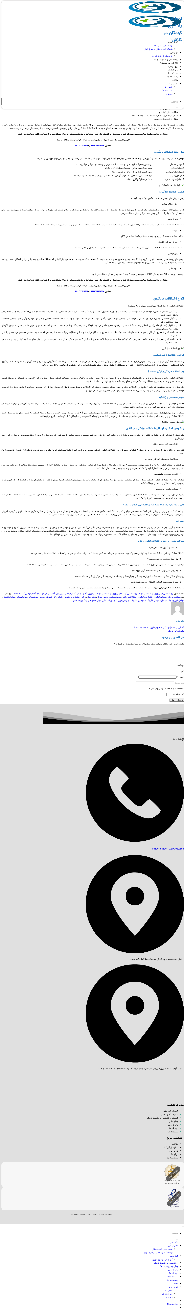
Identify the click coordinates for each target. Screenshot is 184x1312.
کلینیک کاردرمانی (145, 600)
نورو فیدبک (173, 70)
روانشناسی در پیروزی (163, 593)
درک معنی (91, 597)
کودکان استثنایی (109, 600)
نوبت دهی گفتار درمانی (162, 1249)
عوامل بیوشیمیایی (36, 597)
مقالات (175, 80)
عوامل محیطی (160, 600)
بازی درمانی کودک (176, 631)
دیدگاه (180, 666)
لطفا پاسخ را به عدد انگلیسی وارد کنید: (166, 689)
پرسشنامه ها (172, 77)
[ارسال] (177, 107)
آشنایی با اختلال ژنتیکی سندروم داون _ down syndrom (159, 627)
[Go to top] (183, 1226)
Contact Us (167, 90)
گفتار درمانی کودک (27, 593)
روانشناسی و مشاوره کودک (166, 59)
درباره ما (169, 94)
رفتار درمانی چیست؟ (169, 63)
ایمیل (180, 677)
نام (182, 671)
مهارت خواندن (94, 600)
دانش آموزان (102, 597)
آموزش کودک (174, 597)
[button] (172, 1304)
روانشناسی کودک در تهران (99, 593)
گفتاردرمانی (173, 1246)
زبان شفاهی (51, 597)
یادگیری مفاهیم (80, 600)
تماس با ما (173, 84)
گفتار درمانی (82, 593)
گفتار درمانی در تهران (46, 593)
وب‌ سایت (179, 683)
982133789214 (81, 146)
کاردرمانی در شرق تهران (162, 56)
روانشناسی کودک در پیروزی (124, 593)
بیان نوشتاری (115, 597)
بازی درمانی (173, 66)
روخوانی (60, 597)
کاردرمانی (174, 52)
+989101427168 (97, 146)
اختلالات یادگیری (145, 597)
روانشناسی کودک (145, 593)
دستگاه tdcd (172, 73)
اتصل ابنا (168, 87)
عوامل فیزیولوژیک (176, 600)
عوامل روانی (21, 597)
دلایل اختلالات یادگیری (75, 597)
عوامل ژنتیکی (9, 597)
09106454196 (159, 849)
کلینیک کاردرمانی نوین (127, 600)
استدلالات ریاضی (129, 597)
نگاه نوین (174, 1242)
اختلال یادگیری (160, 597)
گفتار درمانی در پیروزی (66, 593)
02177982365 (176, 849)
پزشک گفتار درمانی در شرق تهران (158, 49)
